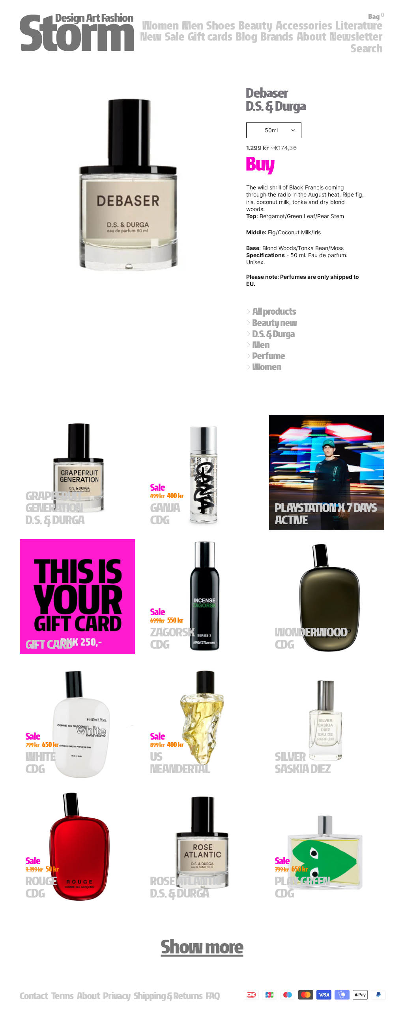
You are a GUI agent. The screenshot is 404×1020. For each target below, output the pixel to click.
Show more (202, 947)
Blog (247, 36)
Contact (34, 996)
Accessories (304, 25)
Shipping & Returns (168, 996)
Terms (62, 996)
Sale (175, 36)
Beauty (256, 25)
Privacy (117, 996)
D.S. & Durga (276, 106)
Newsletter (356, 36)
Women (160, 25)
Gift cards (210, 36)
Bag (376, 16)
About (312, 36)
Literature (359, 25)
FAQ (213, 996)
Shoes (221, 25)
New (151, 36)
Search (367, 48)
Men (192, 25)
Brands (277, 36)
